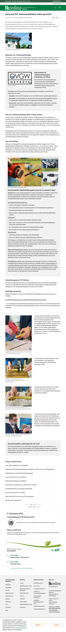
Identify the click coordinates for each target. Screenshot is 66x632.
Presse (28, 1)
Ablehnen (38, 625)
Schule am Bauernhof (39, 606)
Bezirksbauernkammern (26, 586)
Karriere (14, 1)
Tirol (6, 604)
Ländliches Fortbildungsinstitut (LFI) (39, 602)
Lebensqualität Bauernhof (37, 596)
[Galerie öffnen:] (18, 41)
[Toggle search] (55, 8)
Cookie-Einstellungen (54, 612)
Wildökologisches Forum (26, 604)
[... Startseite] (20, 8)
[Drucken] (53, 18)
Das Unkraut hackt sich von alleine (15, 492)
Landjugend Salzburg (39, 588)
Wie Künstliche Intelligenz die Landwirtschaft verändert (20, 485)
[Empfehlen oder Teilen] (60, 18)
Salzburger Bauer (21, 1)
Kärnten (7, 590)
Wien (6, 610)
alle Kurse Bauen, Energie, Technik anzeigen (22, 568)
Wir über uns (8, 1)
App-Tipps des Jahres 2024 (13, 500)
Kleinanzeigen (23, 601)
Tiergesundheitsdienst (39, 609)
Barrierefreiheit (53, 610)
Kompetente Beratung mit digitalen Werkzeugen (18, 488)
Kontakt (57, 607)
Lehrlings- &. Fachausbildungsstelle (39, 592)
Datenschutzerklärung (54, 608)
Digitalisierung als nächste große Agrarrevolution (19, 473)
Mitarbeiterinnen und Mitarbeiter (25, 589)
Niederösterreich (9, 593)
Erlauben (56, 625)
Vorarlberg (8, 607)
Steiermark (8, 601)
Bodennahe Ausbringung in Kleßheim (15, 481)
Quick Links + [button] (57, 3)
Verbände (22, 598)
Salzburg (7, 599)
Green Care (36, 586)
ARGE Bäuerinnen (38, 583)
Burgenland (8, 587)
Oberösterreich (9, 596)
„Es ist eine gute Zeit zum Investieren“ (16, 477)
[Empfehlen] (56, 18)
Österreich (8, 584)
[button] (60, 7)
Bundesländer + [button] (57, 1)
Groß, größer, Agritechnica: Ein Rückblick (16, 465)
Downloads (23, 607)
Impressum (52, 607)
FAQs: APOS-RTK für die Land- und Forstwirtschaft (19, 496)
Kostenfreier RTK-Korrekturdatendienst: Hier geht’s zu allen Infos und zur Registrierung (29, 469)
